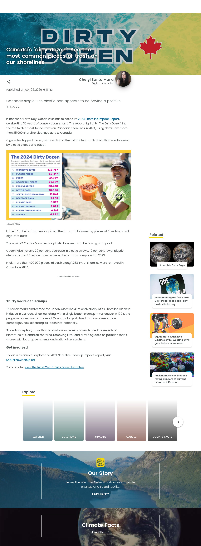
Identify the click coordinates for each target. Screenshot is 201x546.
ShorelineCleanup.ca (20, 360)
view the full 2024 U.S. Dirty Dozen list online (54, 367)
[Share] (8, 82)
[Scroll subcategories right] (178, 422)
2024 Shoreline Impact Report (98, 119)
